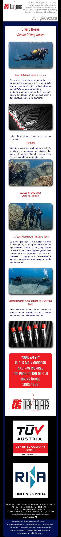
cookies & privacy (28, 517)
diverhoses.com (17, 521)
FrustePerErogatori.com (36, 5)
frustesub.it (14, 527)
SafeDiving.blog (52, 9)
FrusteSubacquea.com (49, 7)
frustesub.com (48, 524)
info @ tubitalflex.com (23, 514)
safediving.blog (31, 530)
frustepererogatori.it (33, 524)
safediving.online (44, 530)
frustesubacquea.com (27, 527)
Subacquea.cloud (41, 12)
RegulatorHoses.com (41, 9)
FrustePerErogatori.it (50, 5)
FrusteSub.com (30, 7)
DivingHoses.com (43, 2)
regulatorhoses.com (17, 530)
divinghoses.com (30, 521)
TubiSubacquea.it (51, 12)
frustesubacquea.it (44, 527)
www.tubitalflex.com (42, 514)
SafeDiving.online (30, 12)
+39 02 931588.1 (28, 507)
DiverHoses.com (33, 2)
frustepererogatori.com (15, 524)
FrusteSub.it (38, 7)
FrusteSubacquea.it (28, 9)
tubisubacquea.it (36, 533)
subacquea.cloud (23, 533)
